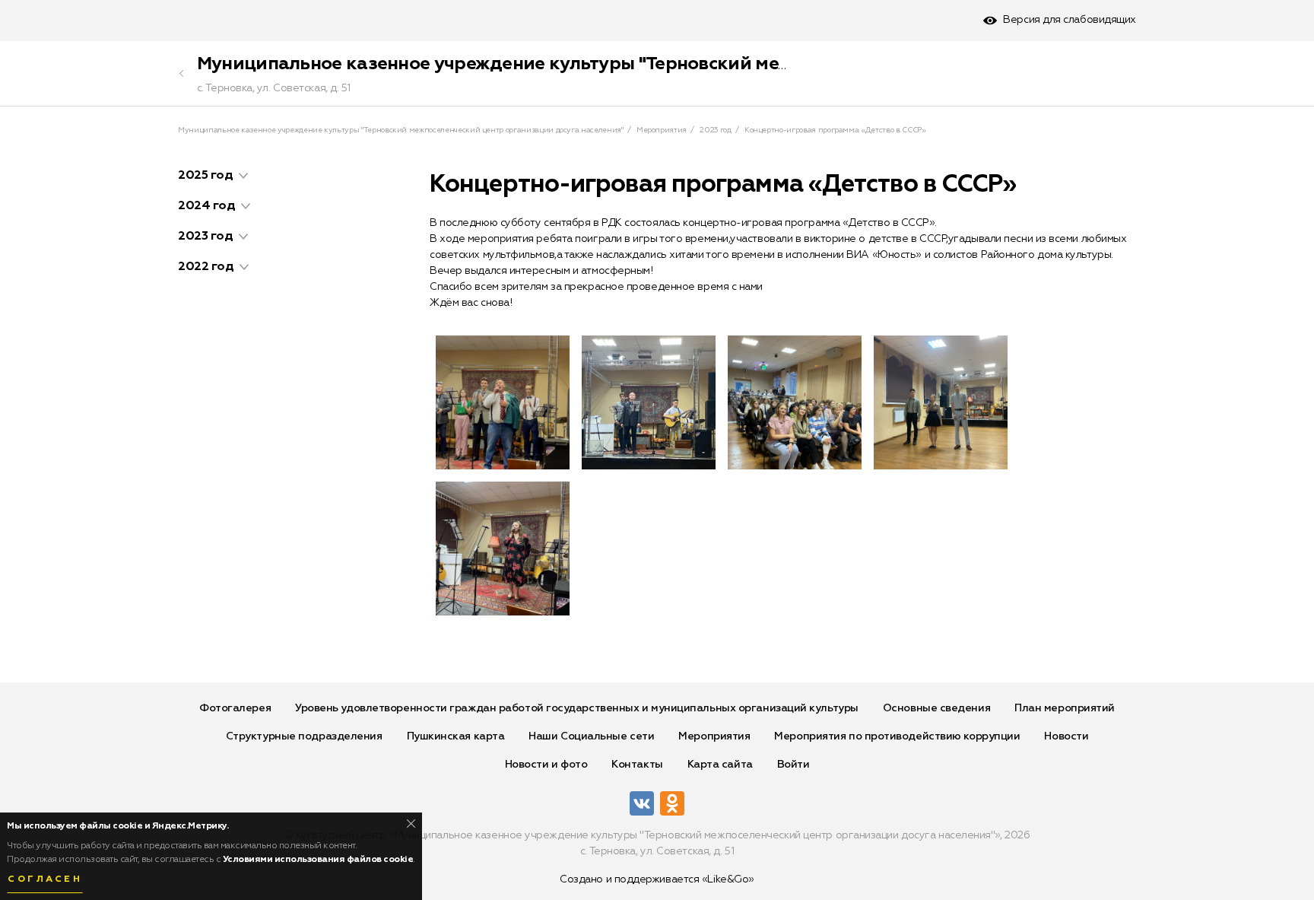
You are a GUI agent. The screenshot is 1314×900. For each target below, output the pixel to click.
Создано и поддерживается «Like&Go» (657, 879)
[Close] (411, 823)
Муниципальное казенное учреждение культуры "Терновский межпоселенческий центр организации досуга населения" (737, 64)
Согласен (45, 879)
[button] (243, 176)
